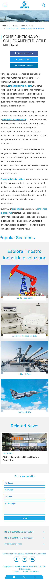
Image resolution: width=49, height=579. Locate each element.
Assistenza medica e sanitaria (24, 336)
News (15, 26)
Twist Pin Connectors (13, 544)
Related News (24, 425)
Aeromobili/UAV (24, 412)
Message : (11, 504)
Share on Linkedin (25, 66)
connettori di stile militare (14, 120)
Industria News (27, 26)
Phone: (10, 490)
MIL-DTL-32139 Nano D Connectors (18, 538)
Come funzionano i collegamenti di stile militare (25, 28)
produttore (17, 209)
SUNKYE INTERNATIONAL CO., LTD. (27, 566)
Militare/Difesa (25, 374)
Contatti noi (8, 554)
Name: (10, 483)
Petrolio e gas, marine (24, 298)
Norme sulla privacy (31, 571)
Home (7, 26)
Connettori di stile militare (13, 179)
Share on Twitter (25, 59)
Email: (10, 497)
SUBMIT (24, 518)
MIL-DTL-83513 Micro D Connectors (18, 532)
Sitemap (15, 571)
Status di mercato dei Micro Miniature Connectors (21, 459)
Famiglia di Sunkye (21, 554)
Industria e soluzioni (38, 554)
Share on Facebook (25, 53)
